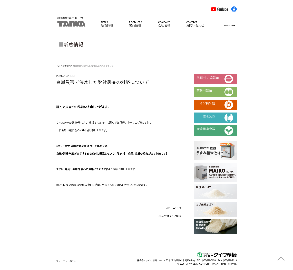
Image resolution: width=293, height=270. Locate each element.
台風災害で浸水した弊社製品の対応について (102, 82)
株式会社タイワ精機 (147, 260)
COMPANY (164, 24)
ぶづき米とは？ (203, 203)
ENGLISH (229, 25)
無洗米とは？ (202, 185)
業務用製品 (200, 88)
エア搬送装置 (202, 114)
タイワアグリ (202, 220)
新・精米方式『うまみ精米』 (210, 142)
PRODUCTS (135, 24)
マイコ (198, 164)
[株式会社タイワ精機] (71, 24)
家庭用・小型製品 (204, 75)
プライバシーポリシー (67, 261)
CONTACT (195, 24)
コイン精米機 (202, 101)
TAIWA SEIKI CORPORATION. (200, 264)
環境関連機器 (202, 126)
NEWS (107, 24)
